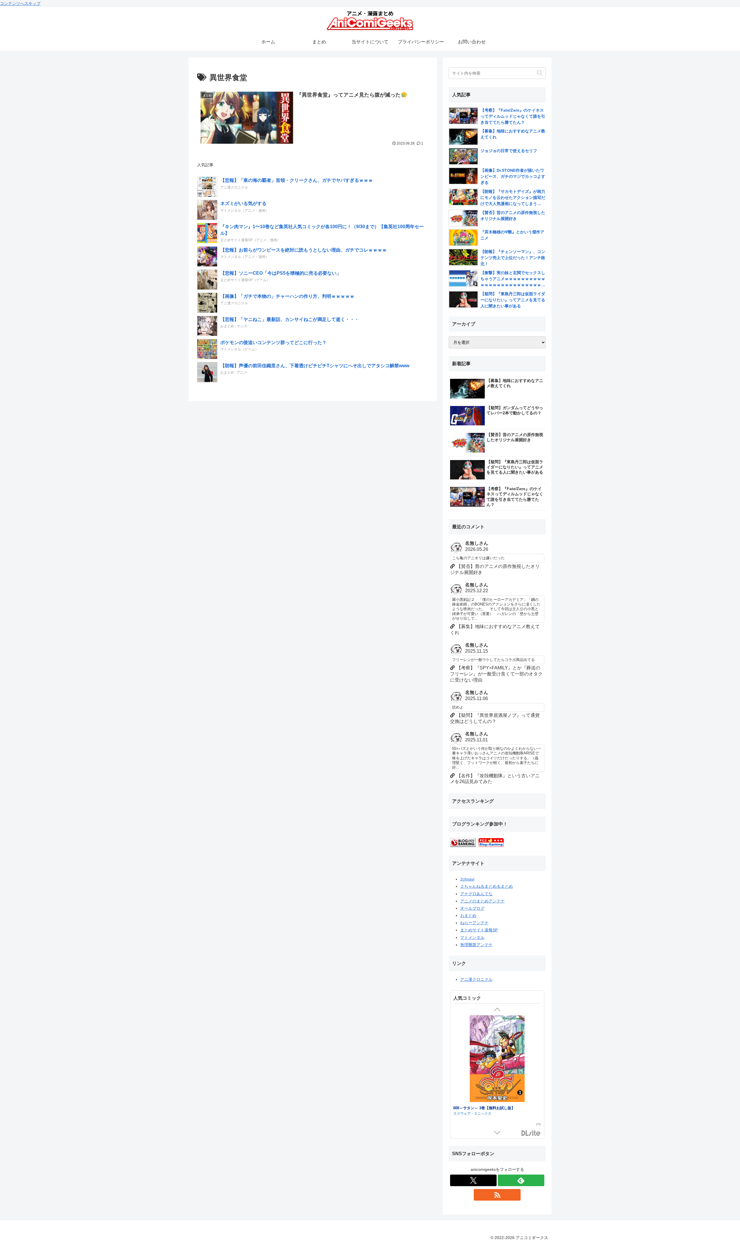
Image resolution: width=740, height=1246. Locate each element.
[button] (539, 73)
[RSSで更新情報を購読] (497, 1195)
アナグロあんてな (476, 893)
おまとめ (468, 915)
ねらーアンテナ (474, 922)
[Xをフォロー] (473, 1180)
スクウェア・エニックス (472, 1115)
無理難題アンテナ (476, 944)
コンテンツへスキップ (20, 3)
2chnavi (467, 879)
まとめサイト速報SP (479, 930)
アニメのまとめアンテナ (482, 901)
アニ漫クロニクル (476, 979)
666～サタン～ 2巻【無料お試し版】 (484, 1110)
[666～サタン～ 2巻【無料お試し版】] (497, 1062)
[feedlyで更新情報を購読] (521, 1180)
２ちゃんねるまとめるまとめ (486, 886)
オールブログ (472, 908)
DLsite (531, 1133)
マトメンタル (472, 937)
